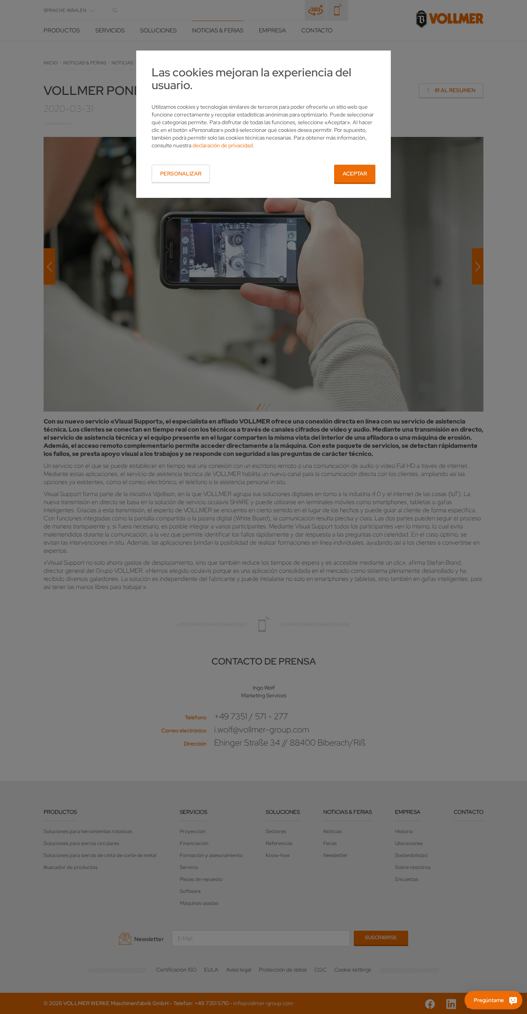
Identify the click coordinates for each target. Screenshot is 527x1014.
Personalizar (180, 173)
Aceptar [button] (355, 173)
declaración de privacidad (223, 145)
